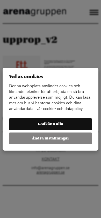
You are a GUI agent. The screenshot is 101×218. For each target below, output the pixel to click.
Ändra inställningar (50, 138)
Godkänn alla (50, 124)
